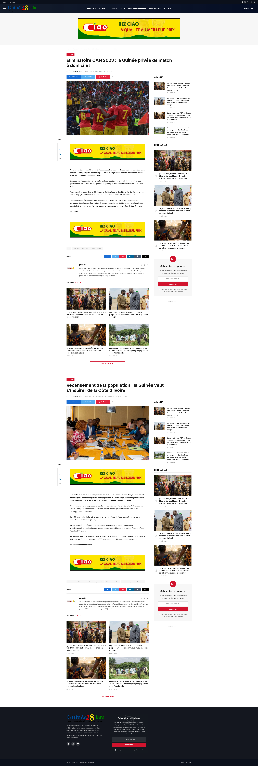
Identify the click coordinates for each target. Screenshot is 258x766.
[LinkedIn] (59, 154)
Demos (5, 2)
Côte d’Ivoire (82, 582)
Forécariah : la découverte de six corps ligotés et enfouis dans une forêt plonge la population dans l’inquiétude (128, 350)
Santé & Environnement (137, 8)
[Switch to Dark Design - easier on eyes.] (251, 2)
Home (182, 762)
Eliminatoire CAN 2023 (80, 248)
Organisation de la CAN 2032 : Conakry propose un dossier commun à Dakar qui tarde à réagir (128, 314)
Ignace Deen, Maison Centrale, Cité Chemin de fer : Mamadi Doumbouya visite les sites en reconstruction (86, 314)
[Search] (254, 2)
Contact (167, 8)
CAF (69, 248)
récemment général (128, 582)
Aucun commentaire (97, 71)
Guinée (92, 248)
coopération (72, 582)
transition (140, 582)
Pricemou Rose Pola (112, 582)
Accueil (69, 49)
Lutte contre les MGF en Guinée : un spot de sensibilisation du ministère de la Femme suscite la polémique (85, 350)
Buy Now (12, 2)
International (154, 8)
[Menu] (4, 8)
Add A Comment (107, 363)
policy (136, 750)
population (100, 582)
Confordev (90, 762)
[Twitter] (59, 149)
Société (102, 8)
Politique (90, 8)
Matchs (99, 248)
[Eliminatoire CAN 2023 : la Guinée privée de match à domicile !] (108, 108)
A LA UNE (76, 49)
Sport (122, 8)
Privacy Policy (171, 291)
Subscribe (248, 8)
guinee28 (75, 71)
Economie (113, 8)
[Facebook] (59, 145)
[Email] (59, 158)
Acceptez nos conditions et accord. (130, 750)
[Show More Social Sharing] (112, 77)
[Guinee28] (21, 8)
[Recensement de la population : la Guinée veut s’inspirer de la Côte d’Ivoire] (108, 433)
